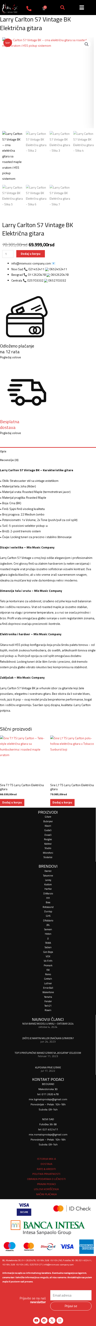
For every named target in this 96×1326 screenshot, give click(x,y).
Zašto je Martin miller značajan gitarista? (48, 1038)
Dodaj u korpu (30, 253)
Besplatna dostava (9, 424)
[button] (87, 44)
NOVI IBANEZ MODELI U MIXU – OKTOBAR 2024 (47, 1023)
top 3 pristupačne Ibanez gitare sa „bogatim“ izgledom (48, 1053)
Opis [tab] (3, 451)
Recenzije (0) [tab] (9, 460)
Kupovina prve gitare (48, 1067)
